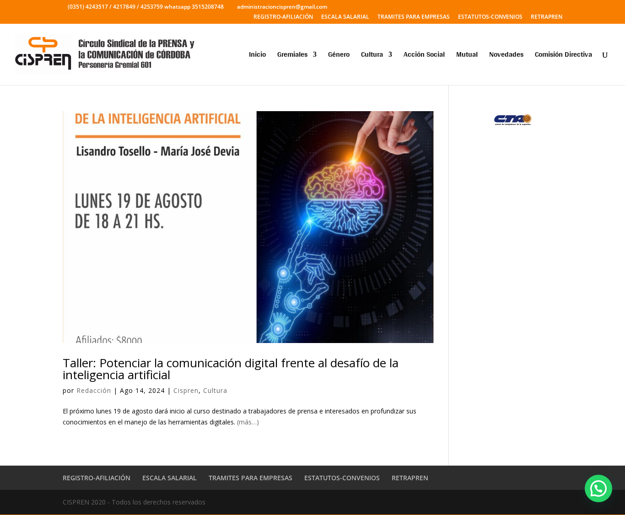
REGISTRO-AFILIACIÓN (283, 17)
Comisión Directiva (563, 56)
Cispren (186, 390)
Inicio (257, 56)
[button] (598, 488)
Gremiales (292, 56)
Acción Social (424, 56)
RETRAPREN (546, 17)
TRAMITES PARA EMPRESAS (413, 17)
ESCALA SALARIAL (345, 17)
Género (339, 56)
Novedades (506, 56)
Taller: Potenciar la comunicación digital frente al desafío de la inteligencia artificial (231, 368)
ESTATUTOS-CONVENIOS (490, 17)
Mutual (467, 56)
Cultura (372, 56)
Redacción (93, 390)
